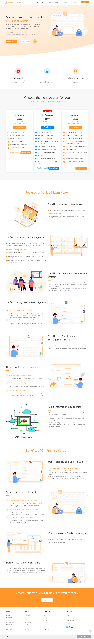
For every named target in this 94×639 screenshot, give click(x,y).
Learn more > (37, 317)
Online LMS (9, 620)
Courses (46, 617)
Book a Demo (25, 153)
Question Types (10, 622)
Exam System (9, 617)
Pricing (50, 2)
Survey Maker (9, 629)
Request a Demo (24, 41)
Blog (26, 617)
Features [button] (40, 2)
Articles (45, 622)
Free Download (14, 153)
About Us (68, 615)
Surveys (45, 624)
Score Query (28, 622)
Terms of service (70, 620)
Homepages (46, 620)
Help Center (27, 615)
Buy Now (19, 127)
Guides (26, 624)
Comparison (28, 627)
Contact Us (27, 629)
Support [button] (67, 2)
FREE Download (11, 41)
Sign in (75, 2)
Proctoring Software (11, 627)
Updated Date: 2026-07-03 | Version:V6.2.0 (17, 32)
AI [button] (45, 2)
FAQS (26, 620)
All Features (9, 615)
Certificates (46, 629)
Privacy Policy (69, 617)
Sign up (85, 2)
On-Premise (59, 2)
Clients (45, 627)
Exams (45, 615)
